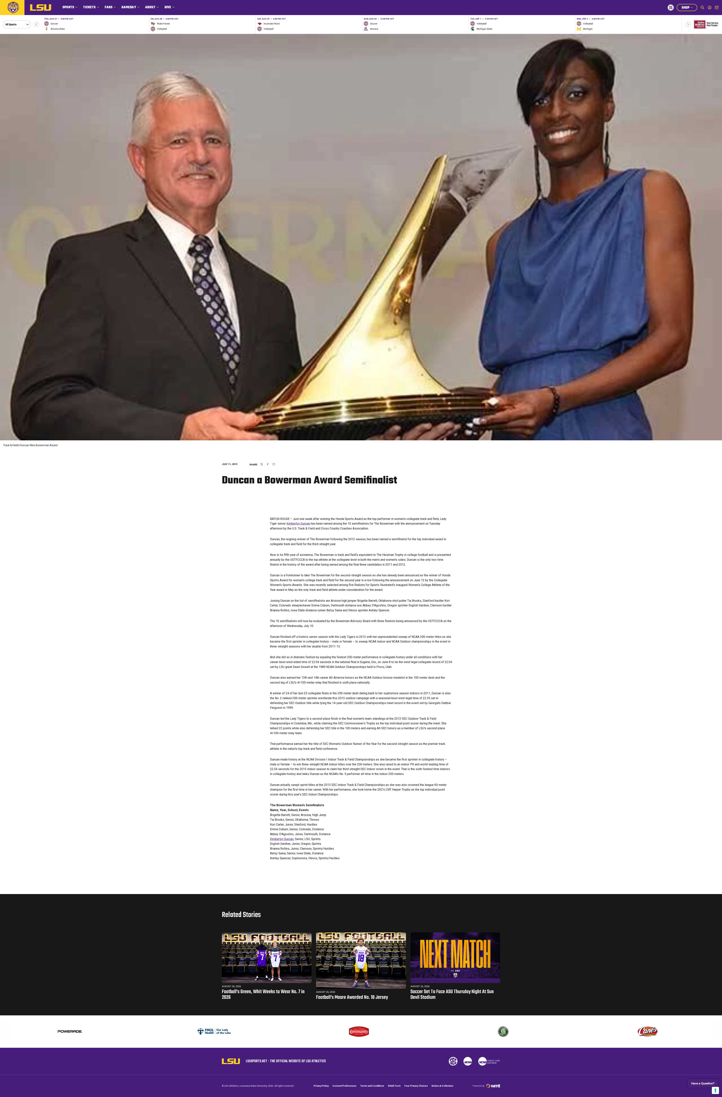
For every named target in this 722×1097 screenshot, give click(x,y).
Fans (109, 7)
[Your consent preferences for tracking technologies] (715, 1090)
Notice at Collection (442, 1086)
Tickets (89, 7)
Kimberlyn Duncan (298, 523)
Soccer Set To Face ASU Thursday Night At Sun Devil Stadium (452, 994)
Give (168, 7)
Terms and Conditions (372, 1086)
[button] (36, 24)
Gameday (128, 7)
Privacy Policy (321, 1086)
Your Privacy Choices (416, 1086)
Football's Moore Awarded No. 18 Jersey (352, 997)
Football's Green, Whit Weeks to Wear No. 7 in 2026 (263, 994)
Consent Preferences (344, 1086)
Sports (68, 7)
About (150, 7)
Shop (689, 8)
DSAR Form (394, 1086)
